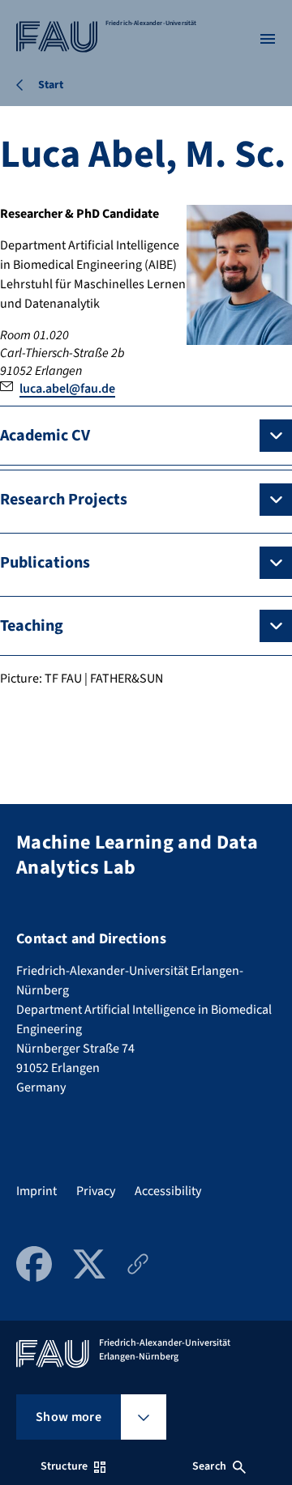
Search (209, 1466)
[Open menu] (268, 39)
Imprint (36, 1191)
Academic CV (45, 435)
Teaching (31, 626)
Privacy (95, 1191)
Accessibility (168, 1191)
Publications (45, 562)
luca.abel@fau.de (67, 389)
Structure (64, 1466)
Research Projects (63, 499)
